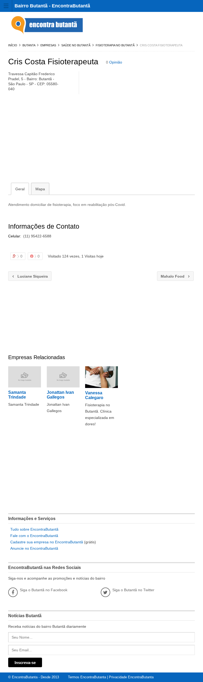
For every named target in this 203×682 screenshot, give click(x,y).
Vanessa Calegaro (94, 395)
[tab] (20, 189)
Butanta (28, 45)
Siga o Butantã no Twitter (133, 590)
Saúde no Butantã (75, 45)
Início (12, 45)
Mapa (40, 189)
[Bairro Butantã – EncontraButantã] (47, 26)
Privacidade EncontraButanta (131, 677)
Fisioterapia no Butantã (115, 45)
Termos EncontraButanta (87, 677)
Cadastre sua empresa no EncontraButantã (46, 542)
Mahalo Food (171, 276)
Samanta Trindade (17, 394)
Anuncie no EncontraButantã (34, 548)
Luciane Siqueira (28, 276)
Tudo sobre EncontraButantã (34, 529)
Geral (20, 189)
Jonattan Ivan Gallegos (60, 394)
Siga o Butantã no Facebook (43, 590)
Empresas (48, 45)
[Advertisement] (101, 139)
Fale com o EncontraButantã (34, 536)
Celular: (15, 236)
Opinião (115, 62)
